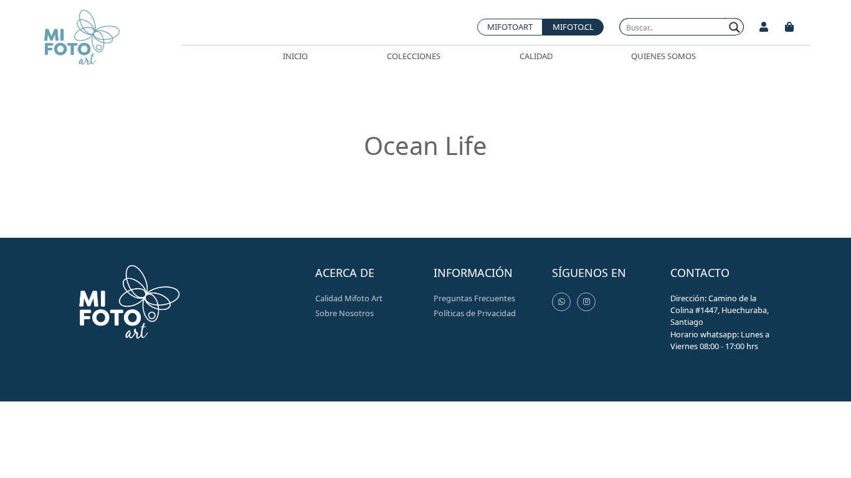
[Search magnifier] (735, 27)
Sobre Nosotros (344, 313)
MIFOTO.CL (573, 26)
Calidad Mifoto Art (349, 298)
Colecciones (413, 56)
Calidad (536, 56)
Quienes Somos (663, 56)
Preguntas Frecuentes (474, 298)
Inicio (295, 56)
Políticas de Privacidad (475, 313)
